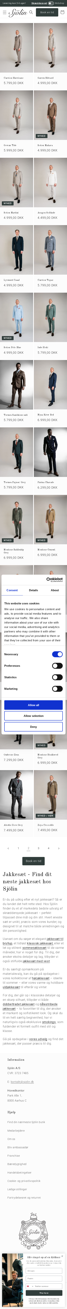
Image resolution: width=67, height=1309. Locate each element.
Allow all (33, 704)
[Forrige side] (8, 848)
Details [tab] (33, 590)
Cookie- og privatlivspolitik (24, 1180)
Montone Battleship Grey (14, 551)
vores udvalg (38, 1039)
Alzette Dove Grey (13, 825)
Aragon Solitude (46, 213)
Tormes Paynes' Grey (15, 482)
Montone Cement (46, 550)
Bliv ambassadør (17, 1147)
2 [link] (28, 848)
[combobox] (30, 1286)
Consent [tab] (12, 590)
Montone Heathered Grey (48, 756)
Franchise (13, 1155)
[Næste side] (59, 848)
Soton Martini (11, 213)
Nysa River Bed (46, 415)
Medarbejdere (16, 1130)
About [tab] (55, 590)
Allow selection (34, 715)
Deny (33, 726)
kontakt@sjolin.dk (22, 1082)
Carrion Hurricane (13, 78)
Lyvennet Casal (12, 280)
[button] (5, 12)
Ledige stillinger (17, 1189)
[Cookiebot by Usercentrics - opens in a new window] (47, 579)
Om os (11, 1139)
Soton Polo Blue (12, 347)
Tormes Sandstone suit (16, 415)
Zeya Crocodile (46, 825)
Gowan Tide (10, 145)
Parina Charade (46, 482)
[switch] (57, 666)
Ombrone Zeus (11, 755)
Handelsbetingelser (19, 1172)
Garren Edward (46, 78)
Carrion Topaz (45, 280)
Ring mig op (44, 1293)
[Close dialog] (62, 1256)
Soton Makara (45, 145)
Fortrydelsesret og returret (24, 1197)
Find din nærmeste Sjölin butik (26, 1122)
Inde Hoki (43, 347)
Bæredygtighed (17, 1164)
